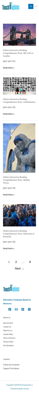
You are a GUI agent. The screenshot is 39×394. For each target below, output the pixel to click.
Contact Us (7, 327)
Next (19, 268)
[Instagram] (29, 309)
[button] (36, 6)
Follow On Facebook (11, 365)
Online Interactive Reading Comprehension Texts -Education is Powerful (18, 234)
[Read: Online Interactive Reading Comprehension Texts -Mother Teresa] (19, 148)
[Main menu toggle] (30, 6)
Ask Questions (8, 345)
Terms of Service (9, 338)
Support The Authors (11, 368)
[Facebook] (10, 309)
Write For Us (7, 330)
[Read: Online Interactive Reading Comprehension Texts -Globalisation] (19, 86)
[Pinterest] (23, 309)
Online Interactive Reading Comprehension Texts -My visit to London (18, 53)
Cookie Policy (8, 334)
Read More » (8, 67)
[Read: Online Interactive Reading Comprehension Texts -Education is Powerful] (19, 215)
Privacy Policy (8, 342)
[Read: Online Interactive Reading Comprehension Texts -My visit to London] (19, 34)
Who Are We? (8, 323)
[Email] (16, 309)
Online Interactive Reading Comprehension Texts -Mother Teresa (16, 180)
